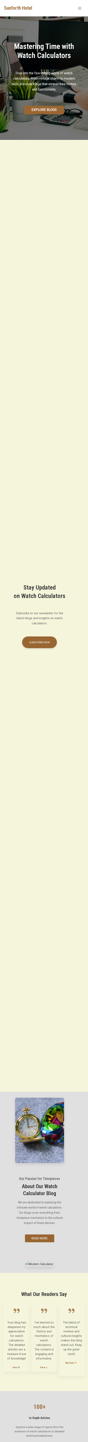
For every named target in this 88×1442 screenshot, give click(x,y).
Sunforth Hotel (18, 8)
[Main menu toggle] (79, 8)
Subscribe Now (39, 642)
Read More (40, 1238)
